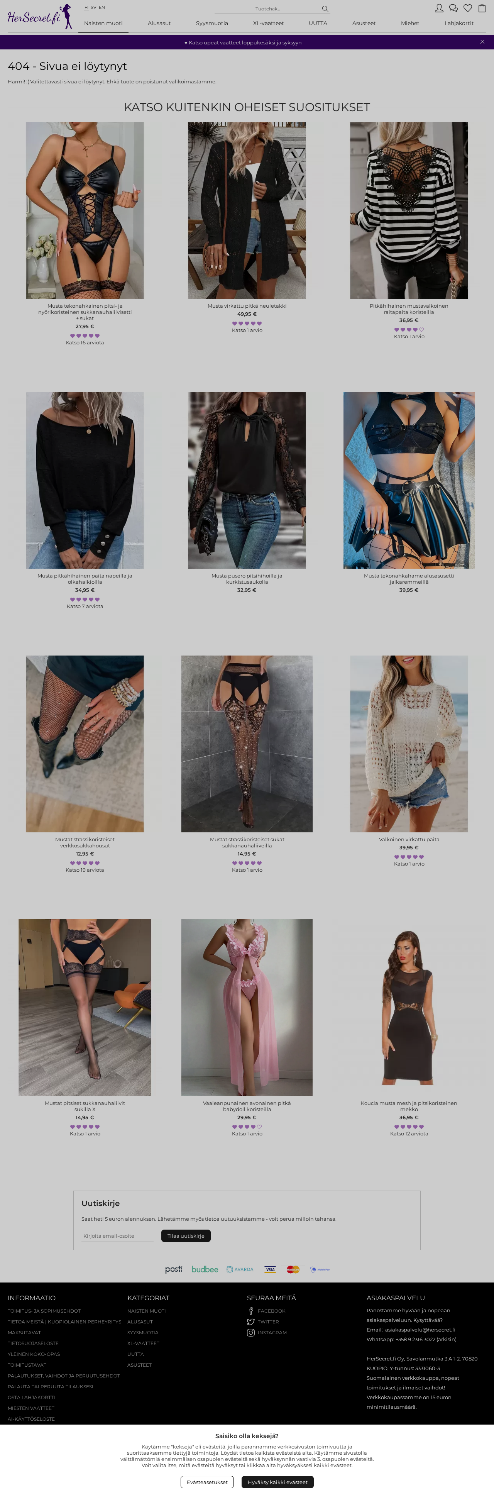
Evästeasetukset (207, 1482)
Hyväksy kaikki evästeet (278, 1482)
